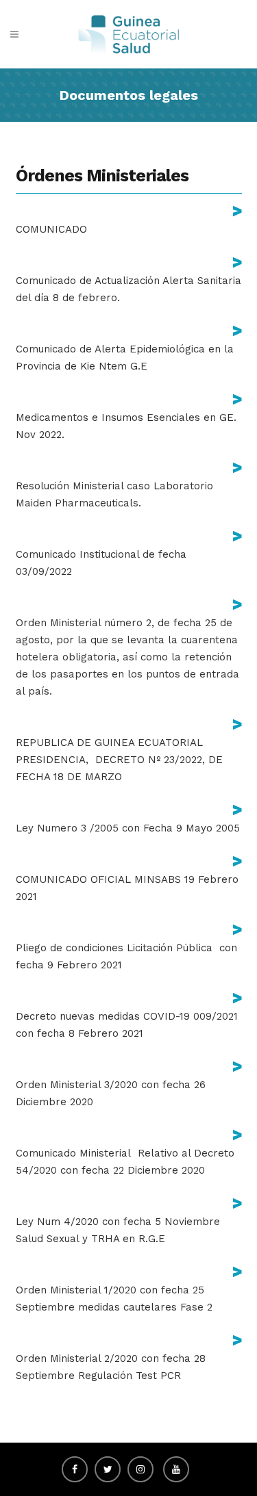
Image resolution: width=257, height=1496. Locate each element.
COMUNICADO (51, 229)
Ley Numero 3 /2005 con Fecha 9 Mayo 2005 (128, 828)
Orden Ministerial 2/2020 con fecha (103, 1358)
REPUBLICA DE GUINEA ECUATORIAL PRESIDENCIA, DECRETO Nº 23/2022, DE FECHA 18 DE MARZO (119, 759)
